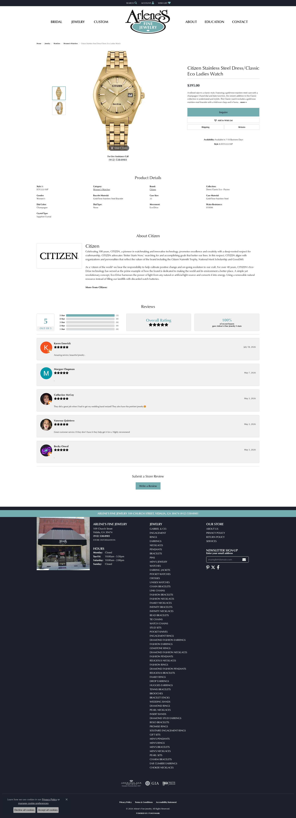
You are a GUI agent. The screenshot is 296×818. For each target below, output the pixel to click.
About (191, 21)
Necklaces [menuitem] (156, 545)
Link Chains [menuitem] (157, 590)
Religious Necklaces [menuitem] (163, 660)
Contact (240, 21)
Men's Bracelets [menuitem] (160, 747)
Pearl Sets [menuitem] (156, 755)
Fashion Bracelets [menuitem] (161, 594)
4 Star (62, 318)
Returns (241, 127)
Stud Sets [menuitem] (155, 627)
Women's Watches (71, 43)
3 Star (62, 322)
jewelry (47, 43)
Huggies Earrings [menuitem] (161, 685)
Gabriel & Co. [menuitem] (158, 529)
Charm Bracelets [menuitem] (161, 759)
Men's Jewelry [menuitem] (158, 561)
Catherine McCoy (64, 395)
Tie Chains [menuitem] (156, 619)
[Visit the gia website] (152, 783)
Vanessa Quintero (64, 420)
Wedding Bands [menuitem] (160, 701)
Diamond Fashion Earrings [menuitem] (168, 640)
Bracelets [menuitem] (156, 553)
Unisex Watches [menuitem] (160, 582)
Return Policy (215, 537)
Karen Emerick (62, 343)
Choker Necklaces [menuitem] (162, 767)
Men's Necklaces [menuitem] (160, 751)
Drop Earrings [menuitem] (159, 681)
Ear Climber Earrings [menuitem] (163, 763)
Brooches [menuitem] (156, 693)
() (117, 315)
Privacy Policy (215, 533)
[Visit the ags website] (131, 783)
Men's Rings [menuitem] (157, 743)
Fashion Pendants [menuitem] (161, 656)
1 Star (62, 329)
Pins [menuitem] (152, 557)
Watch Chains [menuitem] (159, 623)
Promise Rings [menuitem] (159, 726)
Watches (57, 43)
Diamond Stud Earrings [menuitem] (165, 718)
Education (214, 21)
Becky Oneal (61, 446)
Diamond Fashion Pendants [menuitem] (168, 668)
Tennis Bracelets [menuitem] (160, 689)
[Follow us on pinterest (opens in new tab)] (207, 567)
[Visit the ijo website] (168, 783)
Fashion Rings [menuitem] (159, 664)
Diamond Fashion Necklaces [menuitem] (168, 652)
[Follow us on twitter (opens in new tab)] (213, 567)
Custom (101, 21)
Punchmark (154, 813)
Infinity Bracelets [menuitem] (161, 607)
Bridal (56, 21)
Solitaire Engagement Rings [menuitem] (168, 730)
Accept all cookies (48, 810)
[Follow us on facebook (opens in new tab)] (218, 567)
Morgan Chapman (64, 369)
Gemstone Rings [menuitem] (160, 648)
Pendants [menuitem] (156, 549)
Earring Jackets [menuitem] (160, 570)
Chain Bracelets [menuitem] (160, 586)
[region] (118, 100)
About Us (212, 529)
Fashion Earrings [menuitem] (161, 644)
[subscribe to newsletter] (244, 560)
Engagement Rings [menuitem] (162, 636)
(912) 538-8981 (118, 160)
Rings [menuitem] (153, 537)
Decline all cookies (24, 810)
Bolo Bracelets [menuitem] (159, 722)
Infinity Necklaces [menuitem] (161, 611)
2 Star (62, 325)
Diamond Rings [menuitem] (160, 706)
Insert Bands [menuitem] (158, 714)
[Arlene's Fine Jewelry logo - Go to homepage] (148, 21)
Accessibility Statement (166, 802)
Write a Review (148, 486)
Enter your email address (219, 553)
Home (39, 43)
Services (211, 541)
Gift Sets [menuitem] (155, 734)
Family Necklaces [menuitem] (161, 603)
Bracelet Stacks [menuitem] (160, 697)
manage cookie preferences (33, 803)
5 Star (62, 315)
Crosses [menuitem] (155, 578)
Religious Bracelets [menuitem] (162, 673)
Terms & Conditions (144, 802)
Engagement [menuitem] (158, 533)
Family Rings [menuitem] (158, 677)
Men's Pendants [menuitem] (160, 738)
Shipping (205, 127)
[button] (131, 3)
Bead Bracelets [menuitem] (159, 615)
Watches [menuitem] (155, 566)
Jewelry (78, 21)
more (242, 102)
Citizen (153, 189)
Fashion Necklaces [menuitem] (162, 599)
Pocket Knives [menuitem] (159, 631)
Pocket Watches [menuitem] (160, 574)
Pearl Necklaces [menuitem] (160, 710)
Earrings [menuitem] (155, 541)
